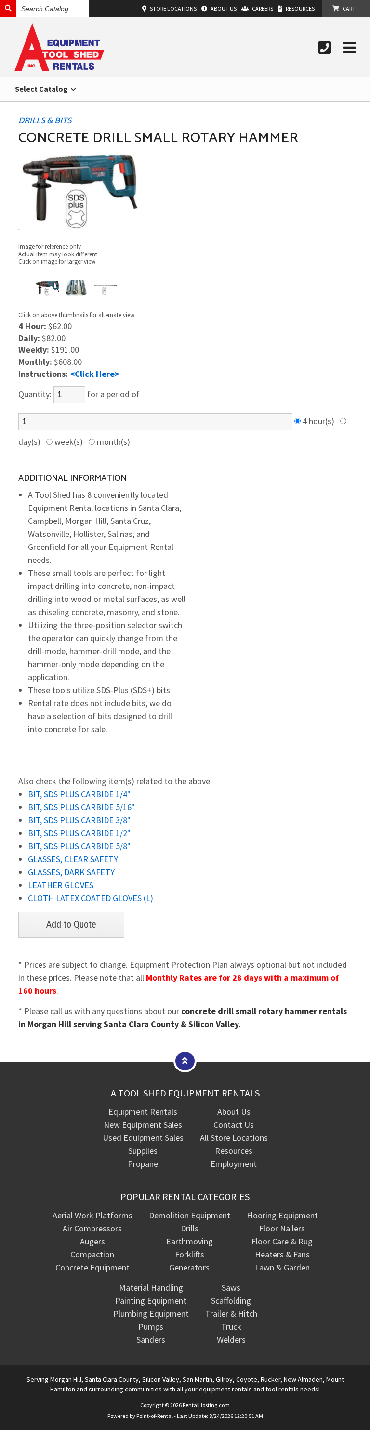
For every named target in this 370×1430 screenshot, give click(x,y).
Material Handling (151, 1287)
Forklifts (189, 1254)
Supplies (143, 1150)
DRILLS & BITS (44, 121)
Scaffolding (231, 1300)
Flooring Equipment (282, 1215)
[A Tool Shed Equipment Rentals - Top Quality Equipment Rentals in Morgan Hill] (59, 68)
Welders (231, 1339)
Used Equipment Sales (143, 1137)
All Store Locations (234, 1137)
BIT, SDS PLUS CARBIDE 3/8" (79, 820)
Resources (233, 1150)
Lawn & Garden (282, 1267)
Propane (143, 1163)
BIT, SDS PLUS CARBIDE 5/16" (81, 807)
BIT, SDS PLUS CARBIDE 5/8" (79, 846)
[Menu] (349, 48)
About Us (234, 1111)
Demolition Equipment (189, 1215)
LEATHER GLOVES (60, 885)
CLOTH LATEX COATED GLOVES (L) (90, 898)
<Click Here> (94, 373)
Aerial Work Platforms (92, 1215)
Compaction (92, 1254)
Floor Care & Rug (282, 1241)
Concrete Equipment (92, 1267)
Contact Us (233, 1124)
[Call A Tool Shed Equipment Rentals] (324, 48)
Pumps (150, 1326)
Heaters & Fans (282, 1254)
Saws (231, 1287)
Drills (189, 1228)
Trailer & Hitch (231, 1313)
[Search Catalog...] (8, 8)
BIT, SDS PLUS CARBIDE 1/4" (79, 794)
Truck (231, 1326)
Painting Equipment (150, 1300)
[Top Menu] (185, 1060)
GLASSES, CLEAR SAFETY (73, 859)
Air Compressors (92, 1228)
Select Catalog (42, 89)
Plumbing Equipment (151, 1313)
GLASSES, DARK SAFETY (71, 872)
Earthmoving (189, 1241)
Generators (189, 1267)
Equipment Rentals (142, 1111)
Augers (92, 1241)
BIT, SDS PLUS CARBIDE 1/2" (79, 833)
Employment (234, 1163)
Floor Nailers (282, 1228)
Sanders (150, 1339)
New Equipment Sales (143, 1124)
